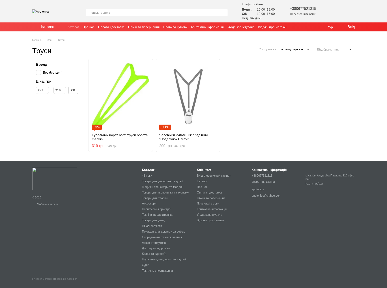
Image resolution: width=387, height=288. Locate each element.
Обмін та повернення (144, 27)
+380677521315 (303, 9)
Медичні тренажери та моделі (162, 187)
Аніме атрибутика (154, 242)
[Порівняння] (339, 11)
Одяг (145, 265)
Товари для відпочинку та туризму (165, 192)
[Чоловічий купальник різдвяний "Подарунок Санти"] (188, 96)
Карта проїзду (314, 183)
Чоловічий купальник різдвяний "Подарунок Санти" (183, 137)
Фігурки (147, 175)
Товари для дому (153, 220)
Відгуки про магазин (272, 27)
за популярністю (292, 49)
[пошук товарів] (224, 12)
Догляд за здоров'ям (156, 248)
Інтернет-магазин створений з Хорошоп (54, 278)
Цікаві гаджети (152, 226)
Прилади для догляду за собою (163, 231)
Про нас (89, 27)
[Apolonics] (54, 178)
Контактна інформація (207, 27)
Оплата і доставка (111, 27)
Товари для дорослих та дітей (162, 181)
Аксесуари (149, 203)
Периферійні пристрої (156, 209)
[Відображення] (347, 49)
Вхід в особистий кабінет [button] (214, 175)
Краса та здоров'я (154, 253)
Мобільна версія (47, 204)
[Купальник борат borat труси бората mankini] (120, 96)
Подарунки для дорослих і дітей (164, 259)
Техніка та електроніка (157, 214)
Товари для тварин (155, 198)
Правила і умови (175, 27)
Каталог (73, 27)
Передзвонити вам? (303, 14)
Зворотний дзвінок (263, 181)
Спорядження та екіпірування (162, 237)
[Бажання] (327, 11)
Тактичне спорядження (157, 270)
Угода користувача (240, 27)
